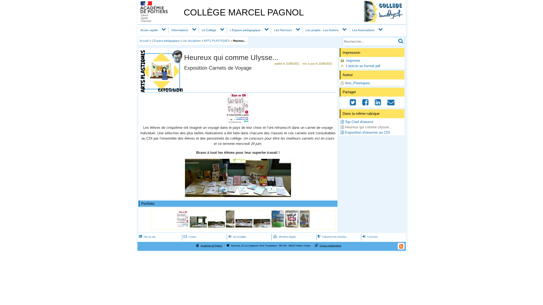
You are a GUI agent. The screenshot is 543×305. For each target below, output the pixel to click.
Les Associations (363, 30)
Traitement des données (332, 237)
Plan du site (147, 237)
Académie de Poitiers (211, 245)
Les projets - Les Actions (322, 30)
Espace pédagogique (330, 245)
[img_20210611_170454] (305, 226)
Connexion (370, 237)
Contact (189, 237)
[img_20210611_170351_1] (238, 196)
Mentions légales (284, 237)
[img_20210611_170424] (262, 226)
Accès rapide (149, 30)
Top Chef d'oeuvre (359, 122)
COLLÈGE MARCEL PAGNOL (244, 12)
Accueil (144, 40)
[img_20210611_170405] (230, 226)
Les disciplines (192, 40)
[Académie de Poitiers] (160, 21)
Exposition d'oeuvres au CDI (367, 132)
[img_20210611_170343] (199, 226)
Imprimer (353, 61)
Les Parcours (283, 30)
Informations (179, 30)
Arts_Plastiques (357, 83)
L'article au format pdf (363, 66)
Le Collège (209, 30)
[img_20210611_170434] (292, 226)
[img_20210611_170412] (244, 226)
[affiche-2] (238, 123)
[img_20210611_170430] (278, 226)
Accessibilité (237, 237)
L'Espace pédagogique (245, 30)
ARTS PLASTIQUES (217, 40)
